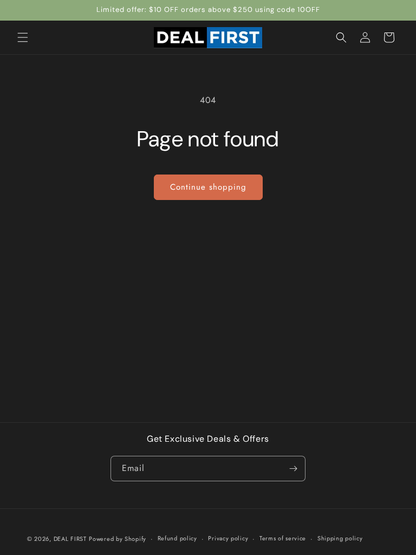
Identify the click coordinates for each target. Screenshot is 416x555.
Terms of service (282, 538)
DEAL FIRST (70, 538)
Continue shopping (208, 187)
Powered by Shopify (117, 538)
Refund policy (177, 538)
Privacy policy (228, 538)
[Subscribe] (293, 468)
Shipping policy (340, 538)
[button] (23, 37)
